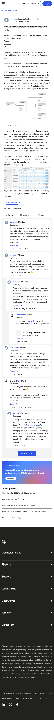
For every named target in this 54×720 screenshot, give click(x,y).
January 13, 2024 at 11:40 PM (20, 22)
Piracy (17, 699)
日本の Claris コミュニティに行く (35, 699)
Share (43, 215)
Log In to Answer (27, 453)
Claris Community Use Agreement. (24, 677)
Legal (50, 693)
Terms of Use (39, 693)
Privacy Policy (7, 699)
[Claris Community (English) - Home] (27, 4)
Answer (26, 215)
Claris (4, 542)
